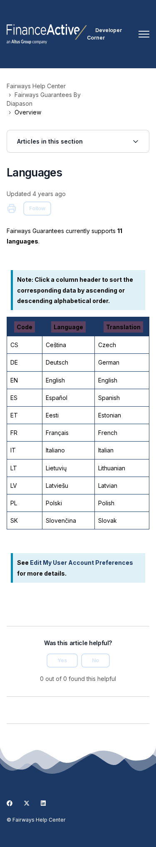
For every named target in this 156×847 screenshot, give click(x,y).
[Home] (47, 34)
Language (68, 326)
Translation (123, 326)
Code (24, 326)
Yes (62, 660)
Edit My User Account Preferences (81, 562)
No (95, 660)
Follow (37, 208)
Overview (28, 112)
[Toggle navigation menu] (144, 34)
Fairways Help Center (36, 85)
